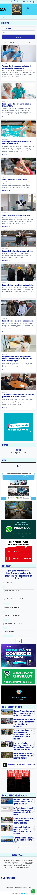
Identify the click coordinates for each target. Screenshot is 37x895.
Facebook (18, 848)
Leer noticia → (6, 79)
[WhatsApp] (15, 1)
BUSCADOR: (6, 29)
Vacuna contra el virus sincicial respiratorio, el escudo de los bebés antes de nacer (16, 67)
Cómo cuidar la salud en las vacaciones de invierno (17, 251)
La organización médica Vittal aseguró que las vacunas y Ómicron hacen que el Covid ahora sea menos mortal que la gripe (17, 358)
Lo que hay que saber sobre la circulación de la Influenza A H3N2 (16, 104)
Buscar (18, 37)
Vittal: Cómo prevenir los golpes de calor (14, 179)
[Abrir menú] (3, 17)
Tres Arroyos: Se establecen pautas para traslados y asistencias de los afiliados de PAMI (18, 395)
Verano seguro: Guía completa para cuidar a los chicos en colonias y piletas (16, 142)
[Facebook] (21, 1)
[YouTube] (31, 1)
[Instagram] (24, 1)
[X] (18, 1)
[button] (12, 1)
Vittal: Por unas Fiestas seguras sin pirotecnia (16, 215)
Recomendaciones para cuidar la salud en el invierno (18, 285)
